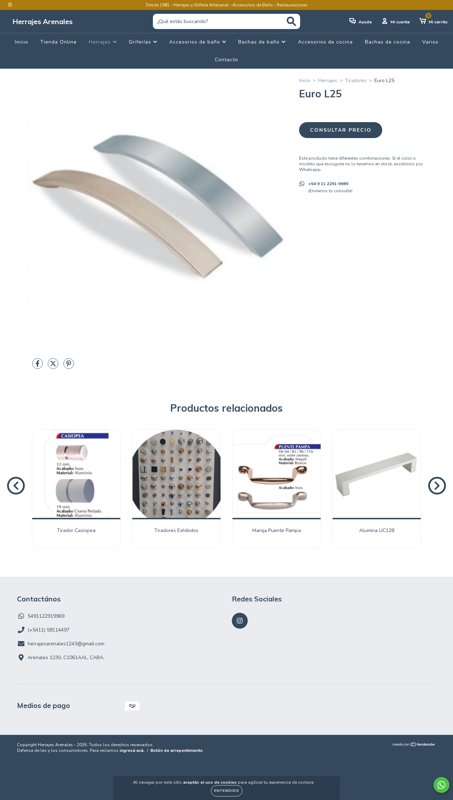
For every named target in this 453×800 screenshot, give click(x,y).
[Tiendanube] (414, 745)
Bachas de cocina (387, 42)
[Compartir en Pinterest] (68, 366)
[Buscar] (291, 21)
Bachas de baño (259, 42)
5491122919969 (46, 616)
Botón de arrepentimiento (176, 750)
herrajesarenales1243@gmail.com (66, 643)
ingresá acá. (132, 750)
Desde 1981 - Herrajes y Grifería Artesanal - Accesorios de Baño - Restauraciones (227, 5)
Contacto (226, 59)
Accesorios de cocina (325, 42)
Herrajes (101, 42)
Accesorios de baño (195, 42)
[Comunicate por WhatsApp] (441, 785)
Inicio (21, 42)
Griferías (141, 42)
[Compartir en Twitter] (54, 366)
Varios (430, 42)
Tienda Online (58, 42)
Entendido (226, 790)
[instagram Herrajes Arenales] (10, 4)
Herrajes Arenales (42, 21)
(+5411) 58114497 (48, 630)
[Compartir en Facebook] (38, 366)
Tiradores (356, 80)
